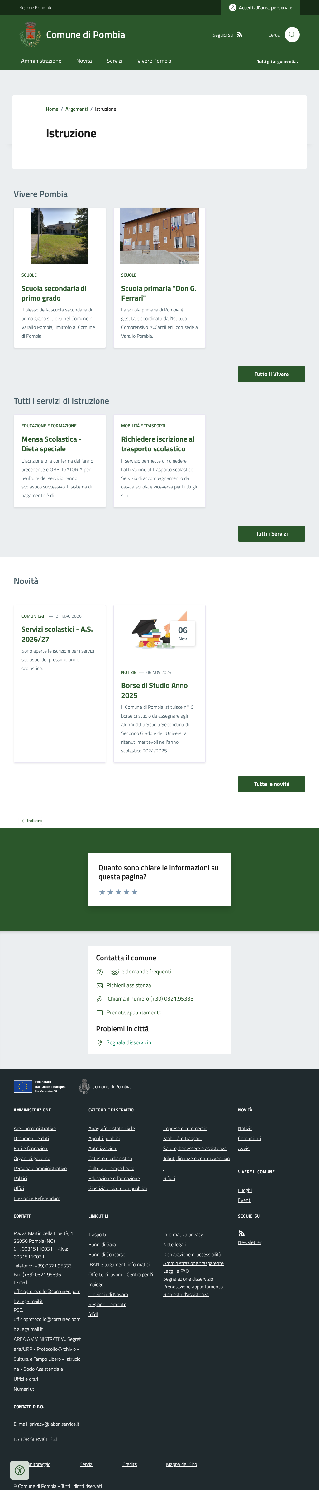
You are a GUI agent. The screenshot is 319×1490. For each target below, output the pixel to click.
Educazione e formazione (49, 425)
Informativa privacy (183, 1234)
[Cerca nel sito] (290, 34)
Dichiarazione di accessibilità (192, 1254)
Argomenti (76, 109)
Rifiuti (169, 1178)
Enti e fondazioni (31, 1148)
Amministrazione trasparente (193, 1263)
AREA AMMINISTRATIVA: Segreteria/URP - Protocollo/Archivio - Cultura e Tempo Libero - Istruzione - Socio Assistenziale (47, 1354)
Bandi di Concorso (106, 1254)
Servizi (114, 60)
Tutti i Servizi (272, 533)
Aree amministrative (35, 1128)
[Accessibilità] (20, 1470)
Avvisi (244, 1148)
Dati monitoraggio (32, 1464)
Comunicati (33, 616)
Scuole (29, 275)
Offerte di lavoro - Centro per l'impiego (120, 1279)
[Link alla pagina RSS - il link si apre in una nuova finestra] (239, 35)
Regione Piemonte (35, 7)
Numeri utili (25, 1389)
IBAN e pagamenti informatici (119, 1264)
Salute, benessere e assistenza (195, 1148)
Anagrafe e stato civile (111, 1128)
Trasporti (97, 1234)
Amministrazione (41, 60)
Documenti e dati (31, 1138)
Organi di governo (32, 1158)
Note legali (174, 1244)
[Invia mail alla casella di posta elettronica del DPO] (54, 1424)
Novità (84, 60)
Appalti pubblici (104, 1138)
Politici (20, 1178)
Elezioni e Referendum (37, 1198)
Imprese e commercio (185, 1128)
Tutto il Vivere (272, 374)
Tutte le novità (271, 784)
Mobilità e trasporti (143, 425)
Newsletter (249, 1242)
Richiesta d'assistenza (186, 1294)
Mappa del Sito (181, 1464)
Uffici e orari (26, 1379)
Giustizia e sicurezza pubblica (117, 1188)
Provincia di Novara (108, 1294)
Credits (129, 1464)
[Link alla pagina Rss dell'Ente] (241, 1233)
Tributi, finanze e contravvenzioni (196, 1163)
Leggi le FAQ (176, 1271)
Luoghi (245, 1190)
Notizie (128, 672)
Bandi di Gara (102, 1244)
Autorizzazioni (102, 1148)
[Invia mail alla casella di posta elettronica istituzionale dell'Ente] (47, 1296)
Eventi (244, 1200)
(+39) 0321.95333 (52, 1265)
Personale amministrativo (40, 1168)
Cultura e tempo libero (111, 1168)
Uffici (19, 1188)
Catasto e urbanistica (110, 1158)
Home (52, 109)
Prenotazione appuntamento (193, 1286)
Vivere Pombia (154, 60)
